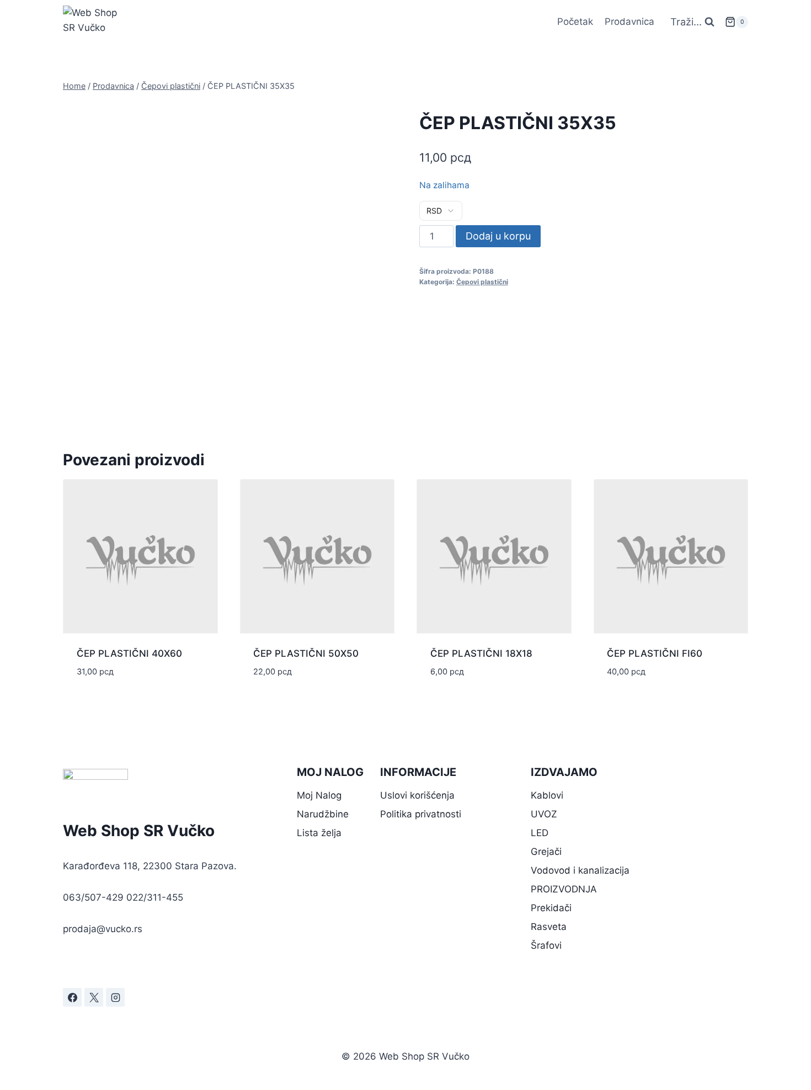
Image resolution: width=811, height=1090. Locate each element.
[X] (93, 997)
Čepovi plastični (482, 282)
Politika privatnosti (420, 814)
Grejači (546, 851)
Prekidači (551, 907)
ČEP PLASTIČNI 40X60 (129, 653)
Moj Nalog (319, 795)
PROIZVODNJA (564, 889)
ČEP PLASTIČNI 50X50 (306, 653)
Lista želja (319, 832)
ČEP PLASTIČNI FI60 (654, 653)
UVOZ (544, 814)
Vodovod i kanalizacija (580, 870)
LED (539, 832)
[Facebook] (72, 997)
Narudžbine (323, 814)
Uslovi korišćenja (417, 795)
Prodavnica (629, 21)
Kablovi (547, 795)
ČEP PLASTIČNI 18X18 (481, 653)
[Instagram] (115, 997)
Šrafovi (546, 945)
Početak (575, 21)
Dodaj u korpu (498, 236)
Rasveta (549, 926)
